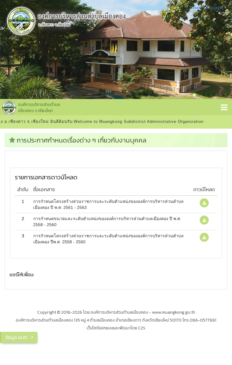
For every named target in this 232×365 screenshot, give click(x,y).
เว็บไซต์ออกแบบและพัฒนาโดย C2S (116, 328)
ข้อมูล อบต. (16, 337)
